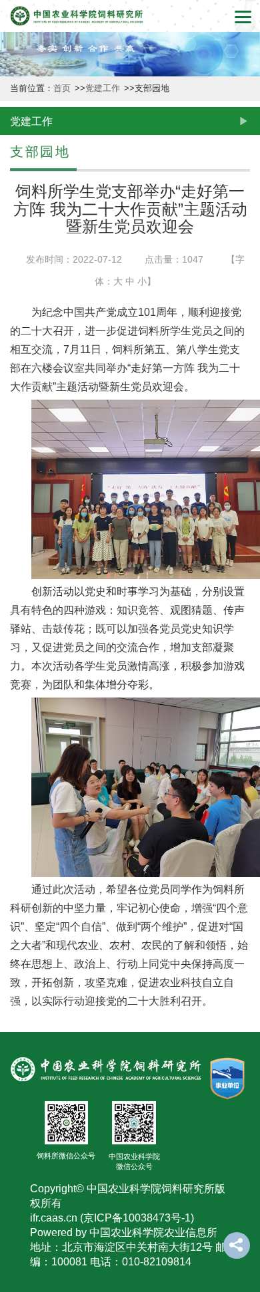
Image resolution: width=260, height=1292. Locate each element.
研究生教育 (14, 765)
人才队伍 (14, 645)
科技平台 (14, 432)
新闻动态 (14, 218)
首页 (63, 88)
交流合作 (14, 886)
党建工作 (14, 993)
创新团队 (14, 325)
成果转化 (14, 538)
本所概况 (14, 110)
